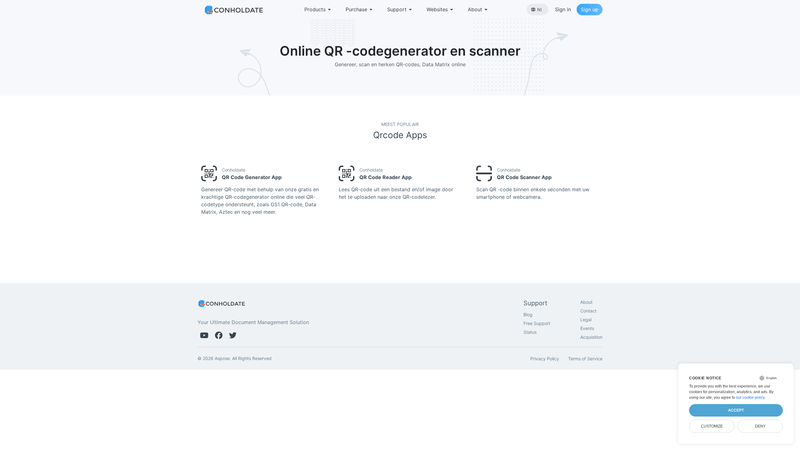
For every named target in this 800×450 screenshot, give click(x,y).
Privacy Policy (544, 358)
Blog (527, 314)
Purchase (356, 9)
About (475, 9)
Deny (760, 426)
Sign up (589, 9)
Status (530, 332)
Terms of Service (585, 358)
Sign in (563, 9)
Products (315, 9)
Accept (736, 410)
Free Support (536, 323)
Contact (588, 310)
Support (397, 9)
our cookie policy (750, 397)
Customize (712, 426)
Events (587, 328)
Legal (586, 319)
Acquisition (591, 337)
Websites (437, 9)
